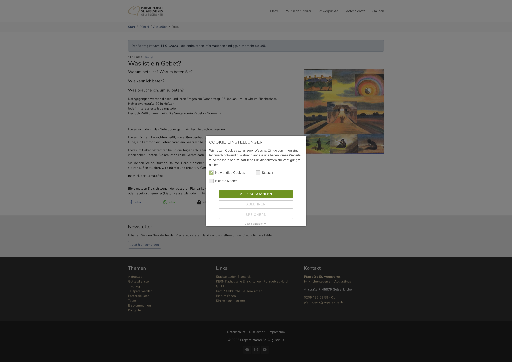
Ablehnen (256, 204)
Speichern (256, 214)
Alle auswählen (256, 194)
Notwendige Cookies (230, 172)
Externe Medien (226, 181)
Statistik (267, 172)
